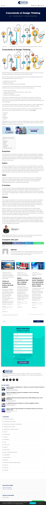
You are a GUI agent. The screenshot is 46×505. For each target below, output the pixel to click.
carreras (31, 235)
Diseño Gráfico (7, 449)
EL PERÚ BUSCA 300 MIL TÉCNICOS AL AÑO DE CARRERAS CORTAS (22, 403)
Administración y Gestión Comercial (11, 429)
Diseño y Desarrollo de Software (10, 452)
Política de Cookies (19, 503)
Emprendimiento (13, 46)
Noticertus (9, 394)
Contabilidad (6, 439)
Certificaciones (7, 434)
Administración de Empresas (8, 275)
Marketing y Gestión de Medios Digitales (12, 462)
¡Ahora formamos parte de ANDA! (36, 314)
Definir (5, 142)
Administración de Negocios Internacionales (13, 424)
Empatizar (5, 141)
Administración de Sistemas (9, 426)
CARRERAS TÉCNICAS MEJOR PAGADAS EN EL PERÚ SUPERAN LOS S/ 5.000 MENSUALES (24, 398)
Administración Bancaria (22, 46)
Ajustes (40, 503)
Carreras (33, 275)
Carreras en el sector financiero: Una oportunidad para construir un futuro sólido (38, 282)
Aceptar (32, 503)
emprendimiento (20, 303)
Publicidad (6, 470)
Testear (5, 146)
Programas (6, 467)
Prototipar (6, 145)
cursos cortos (37, 235)
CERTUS (40, 46)
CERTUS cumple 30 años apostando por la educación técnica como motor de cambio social (24, 409)
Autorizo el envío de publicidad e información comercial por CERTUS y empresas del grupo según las (23, 357)
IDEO (18, 86)
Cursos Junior (6, 444)
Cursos (5, 442)
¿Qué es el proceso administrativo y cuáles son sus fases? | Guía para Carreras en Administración (25, 388)
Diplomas (6, 447)
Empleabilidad (30, 46)
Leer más (4, 311)
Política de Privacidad (7, 487)
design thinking (9, 306)
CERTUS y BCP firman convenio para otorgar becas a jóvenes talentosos (11, 315)
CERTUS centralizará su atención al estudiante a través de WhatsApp (22, 392)
